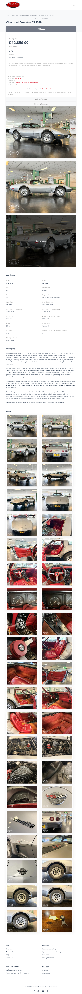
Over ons (9, 949)
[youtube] (43, 991)
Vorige (36, 18)
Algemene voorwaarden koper (52, 952)
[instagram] (47, 991)
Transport (9, 952)
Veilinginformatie (41, 99)
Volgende (45, 18)
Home (7, 15)
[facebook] (34, 991)
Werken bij (10, 958)
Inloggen (45, 971)
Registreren (46, 974)
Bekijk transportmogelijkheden (27, 82)
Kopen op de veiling (49, 949)
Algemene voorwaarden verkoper (17, 973)
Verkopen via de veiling (14, 970)
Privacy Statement (48, 958)
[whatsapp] (38, 991)
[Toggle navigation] (74, 4)
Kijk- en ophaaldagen (41, 104)
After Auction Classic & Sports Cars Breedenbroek (24, 15)
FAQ (7, 955)
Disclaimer (45, 955)
